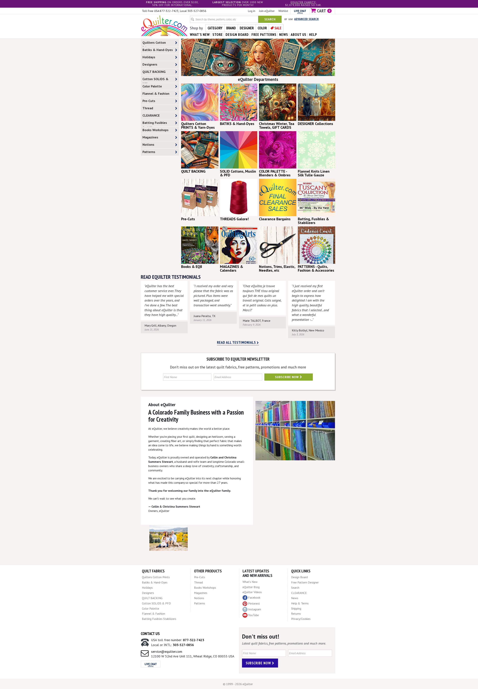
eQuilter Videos (252, 592)
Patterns (148, 152)
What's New (250, 582)
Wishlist (283, 11)
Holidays (148, 57)
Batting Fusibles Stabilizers (154, 123)
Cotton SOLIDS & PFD (155, 80)
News (294, 598)
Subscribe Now (287, 377)
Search (270, 19)
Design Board (299, 577)
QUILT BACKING (154, 71)
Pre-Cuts (148, 101)
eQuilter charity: (303, 2)
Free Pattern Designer (305, 582)
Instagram (254, 609)
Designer (247, 28)
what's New (200, 34)
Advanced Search (306, 19)
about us (298, 34)
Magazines (150, 137)
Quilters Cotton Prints (154, 43)
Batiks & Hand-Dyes (157, 50)
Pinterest (254, 603)
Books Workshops (155, 130)
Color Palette (152, 86)
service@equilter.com (166, 651)
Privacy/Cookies (301, 619)
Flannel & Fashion (155, 93)
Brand (231, 28)
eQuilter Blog (251, 587)
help (313, 34)
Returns (296, 613)
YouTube (253, 615)
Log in (251, 11)
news (283, 34)
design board (237, 34)
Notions (148, 144)
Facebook (254, 597)
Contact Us (150, 633)
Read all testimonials (237, 342)
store (217, 34)
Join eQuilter (267, 11)
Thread (147, 108)
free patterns (264, 34)
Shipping (296, 608)
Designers (149, 64)
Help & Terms (300, 603)
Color (262, 28)
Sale (277, 28)
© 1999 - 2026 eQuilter (238, 684)
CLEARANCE (151, 115)
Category (215, 28)
